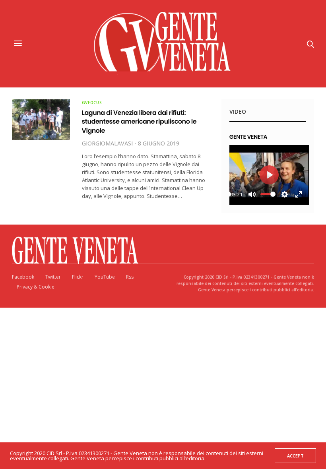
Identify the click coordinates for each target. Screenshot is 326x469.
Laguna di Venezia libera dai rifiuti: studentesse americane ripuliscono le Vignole (139, 121)
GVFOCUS (92, 103)
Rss (130, 276)
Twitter (53, 276)
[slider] (268, 194)
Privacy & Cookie (35, 286)
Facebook (23, 276)
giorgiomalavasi (107, 143)
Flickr (77, 276)
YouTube (105, 276)
